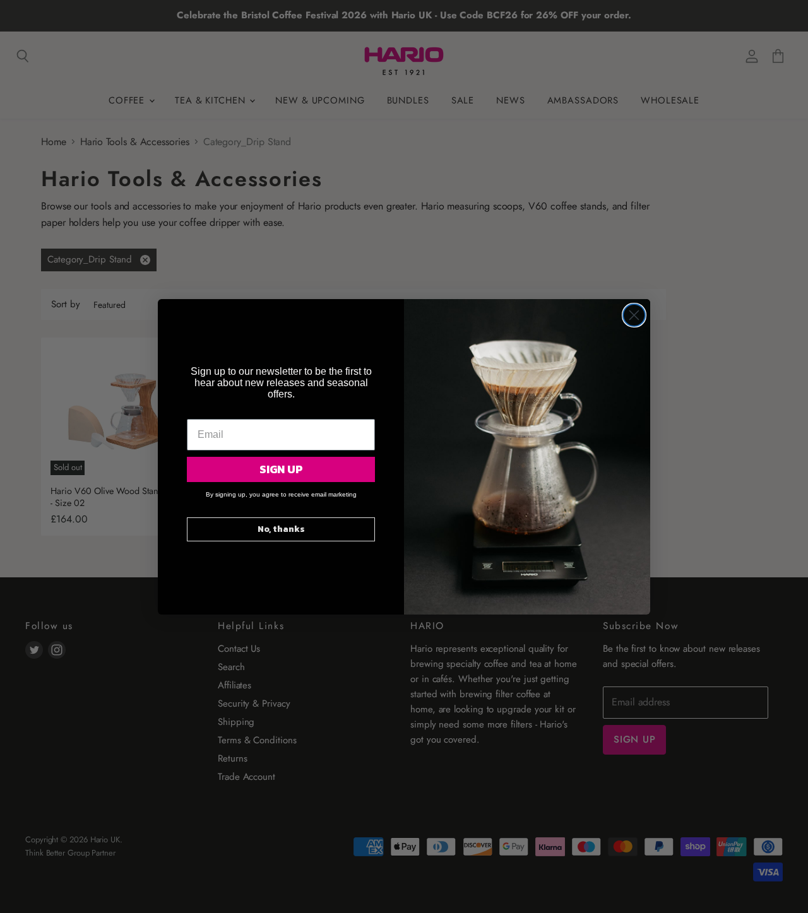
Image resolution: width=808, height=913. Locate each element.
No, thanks (281, 529)
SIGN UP (281, 469)
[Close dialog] (634, 315)
